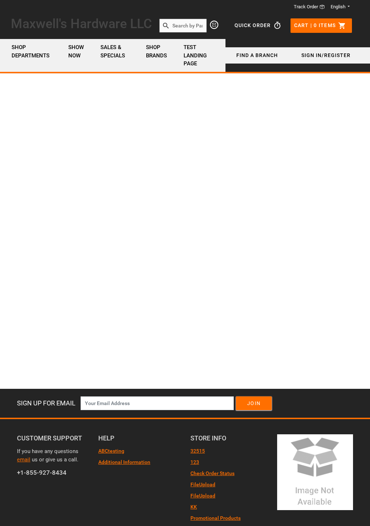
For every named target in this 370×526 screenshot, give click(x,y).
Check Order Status (212, 473)
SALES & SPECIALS (112, 51)
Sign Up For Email (46, 403)
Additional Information (124, 462)
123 (194, 462)
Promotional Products (215, 518)
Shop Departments (31, 51)
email (23, 459)
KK (193, 507)
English (338, 6)
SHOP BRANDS (156, 51)
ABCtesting (111, 451)
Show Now (76, 51)
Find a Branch (257, 55)
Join (254, 403)
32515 (197, 451)
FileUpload (202, 484)
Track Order (306, 6)
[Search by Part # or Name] (165, 26)
